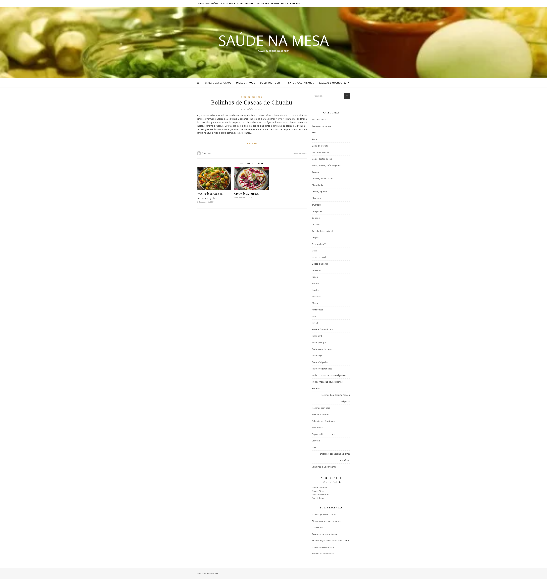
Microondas (317, 309)
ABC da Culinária (319, 119)
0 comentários (300, 153)
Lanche (315, 290)
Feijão (315, 276)
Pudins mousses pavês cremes (327, 381)
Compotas (317, 211)
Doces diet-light (246, 3)
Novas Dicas (318, 491)
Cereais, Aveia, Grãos (207, 3)
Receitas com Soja (321, 407)
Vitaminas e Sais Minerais (324, 466)
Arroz (314, 132)
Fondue (315, 283)
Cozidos (316, 224)
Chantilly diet (318, 185)
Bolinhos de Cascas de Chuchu (251, 102)
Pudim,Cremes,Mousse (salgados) (329, 375)
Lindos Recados (319, 487)
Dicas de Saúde (227, 3)
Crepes (315, 237)
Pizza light (317, 335)
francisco (206, 153)
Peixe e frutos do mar (322, 329)
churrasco (317, 204)
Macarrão (316, 296)
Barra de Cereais (320, 145)
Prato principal (319, 342)
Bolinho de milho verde (323, 553)
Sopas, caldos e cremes (323, 434)
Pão (314, 316)
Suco (314, 447)
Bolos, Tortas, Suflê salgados (326, 165)
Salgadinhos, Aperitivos (323, 420)
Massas (316, 303)
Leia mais (251, 143)
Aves (314, 139)
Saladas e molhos (290, 3)
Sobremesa (317, 427)
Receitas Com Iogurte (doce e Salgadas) (335, 398)
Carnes (315, 171)
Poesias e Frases (320, 494)
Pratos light (317, 355)
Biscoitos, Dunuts (320, 152)
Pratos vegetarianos (268, 3)
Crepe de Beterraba (246, 193)
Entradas (316, 270)
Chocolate (317, 198)
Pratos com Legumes (322, 349)
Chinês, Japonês (319, 191)
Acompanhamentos (321, 126)
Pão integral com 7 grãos (324, 514)
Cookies (316, 217)
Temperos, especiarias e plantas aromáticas (334, 457)
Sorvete (316, 440)
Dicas (314, 250)
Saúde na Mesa (273, 40)
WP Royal (214, 573)
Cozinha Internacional (322, 230)
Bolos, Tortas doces (322, 158)
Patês (315, 322)
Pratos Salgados (320, 362)
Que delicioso (318, 498)
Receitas (316, 388)
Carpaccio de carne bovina (324, 534)
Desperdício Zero (251, 97)
